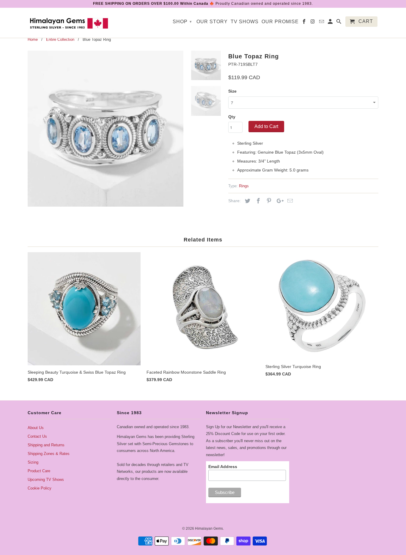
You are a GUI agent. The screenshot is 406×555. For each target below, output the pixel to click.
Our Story (212, 21)
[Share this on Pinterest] (268, 201)
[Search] (339, 23)
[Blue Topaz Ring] (105, 129)
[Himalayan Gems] (69, 22)
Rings (244, 186)
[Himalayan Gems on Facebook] (304, 23)
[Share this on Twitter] (246, 201)
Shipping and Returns (46, 445)
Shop (182, 21)
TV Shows (245, 21)
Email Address (222, 466)
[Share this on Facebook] (257, 201)
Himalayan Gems (209, 528)
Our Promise (280, 21)
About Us (36, 427)
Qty (231, 116)
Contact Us (37, 436)
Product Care (39, 471)
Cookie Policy (39, 488)
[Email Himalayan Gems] (322, 23)
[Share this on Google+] (278, 201)
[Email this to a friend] (289, 201)
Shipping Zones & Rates (49, 453)
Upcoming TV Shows (46, 479)
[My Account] (330, 23)
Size (232, 91)
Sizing (33, 462)
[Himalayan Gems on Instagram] (313, 23)
